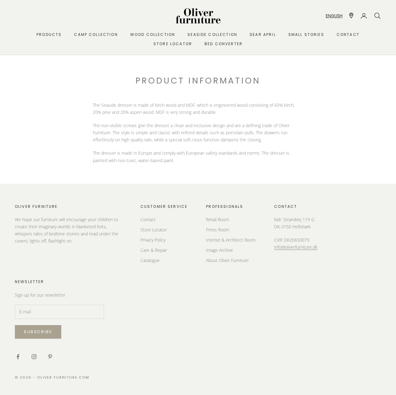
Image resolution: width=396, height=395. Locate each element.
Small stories (306, 34)
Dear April (263, 34)
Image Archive (219, 250)
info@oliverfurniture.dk (295, 247)
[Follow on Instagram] (34, 357)
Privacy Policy (153, 240)
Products (49, 34)
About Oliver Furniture (227, 260)
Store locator (172, 43)
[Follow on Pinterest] (50, 357)
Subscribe (38, 332)
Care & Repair (153, 250)
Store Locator (153, 230)
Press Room (217, 230)
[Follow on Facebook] (18, 357)
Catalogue (150, 260)
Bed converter (223, 43)
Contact (348, 34)
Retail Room (217, 219)
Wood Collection (152, 34)
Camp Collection (96, 34)
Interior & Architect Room (231, 240)
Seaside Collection (212, 34)
